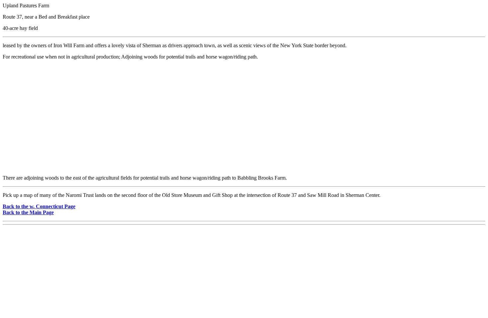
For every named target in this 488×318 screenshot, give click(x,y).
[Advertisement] (244, 123)
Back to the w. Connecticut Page (39, 206)
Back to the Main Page (28, 212)
